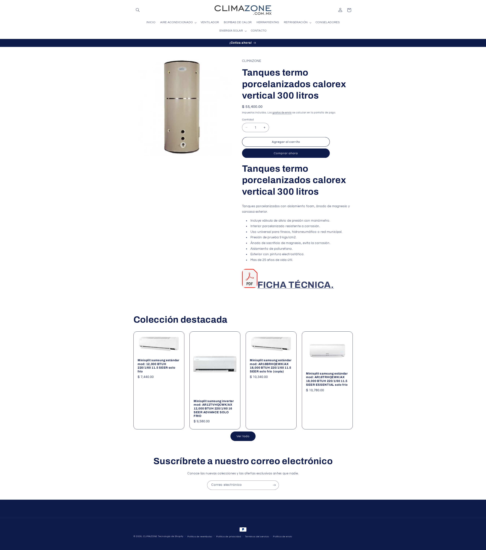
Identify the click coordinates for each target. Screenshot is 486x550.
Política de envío (282, 537)
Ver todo (243, 436)
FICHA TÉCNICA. (295, 285)
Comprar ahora (286, 153)
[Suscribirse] (274, 485)
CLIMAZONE (150, 536)
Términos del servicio (257, 537)
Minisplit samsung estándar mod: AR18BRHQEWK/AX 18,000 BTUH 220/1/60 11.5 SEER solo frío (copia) (271, 366)
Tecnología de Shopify (170, 536)
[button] (137, 10)
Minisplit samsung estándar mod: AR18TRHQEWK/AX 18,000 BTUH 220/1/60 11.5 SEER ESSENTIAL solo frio (327, 379)
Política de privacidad (228, 537)
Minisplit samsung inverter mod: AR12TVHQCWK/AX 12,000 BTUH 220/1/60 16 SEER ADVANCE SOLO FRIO (214, 408)
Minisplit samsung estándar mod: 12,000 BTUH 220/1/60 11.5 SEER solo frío (158, 366)
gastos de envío (282, 112)
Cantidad (248, 119)
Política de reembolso (199, 537)
